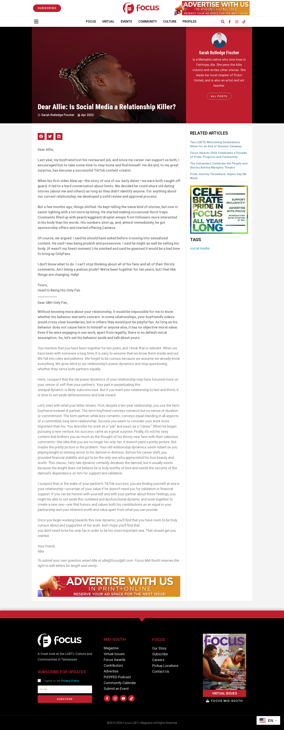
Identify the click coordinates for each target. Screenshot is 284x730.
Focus (91, 21)
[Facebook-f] (229, 21)
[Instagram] (236, 21)
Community (147, 21)
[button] (222, 22)
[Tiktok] (244, 21)
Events (126, 21)
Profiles (189, 21)
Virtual (108, 21)
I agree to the (61, 681)
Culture (169, 21)
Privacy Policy (70, 681)
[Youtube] (123, 698)
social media (199, 248)
